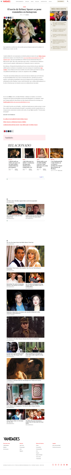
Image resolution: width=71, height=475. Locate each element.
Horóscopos (44, 1)
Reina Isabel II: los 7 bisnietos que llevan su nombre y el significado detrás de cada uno (59, 47)
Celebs (24, 6)
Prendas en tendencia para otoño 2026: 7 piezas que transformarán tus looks (60, 35)
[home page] (7, 1)
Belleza (37, 1)
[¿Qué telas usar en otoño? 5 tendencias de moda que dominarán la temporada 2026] (28, 153)
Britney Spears (42, 56)
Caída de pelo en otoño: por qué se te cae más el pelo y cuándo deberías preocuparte (14, 164)
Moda (32, 1)
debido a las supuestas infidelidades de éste (16, 102)
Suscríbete (60, 1)
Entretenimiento (19, 1)
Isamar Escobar (16, 169)
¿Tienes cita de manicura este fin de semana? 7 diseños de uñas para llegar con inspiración (59, 30)
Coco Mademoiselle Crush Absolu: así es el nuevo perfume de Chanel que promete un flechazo (56, 165)
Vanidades (27, 14)
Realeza (27, 1)
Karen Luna (60, 170)
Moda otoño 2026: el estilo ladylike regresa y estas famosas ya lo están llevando (42, 164)
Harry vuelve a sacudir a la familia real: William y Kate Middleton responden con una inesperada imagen (59, 24)
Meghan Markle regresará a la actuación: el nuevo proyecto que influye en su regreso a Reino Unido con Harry (59, 41)
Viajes (50, 1)
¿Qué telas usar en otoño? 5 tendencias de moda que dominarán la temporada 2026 (28, 164)
